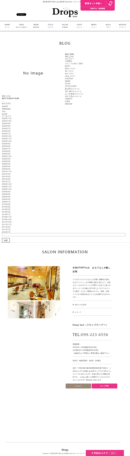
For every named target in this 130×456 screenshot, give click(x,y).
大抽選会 (68, 61)
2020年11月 (7, 186)
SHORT (5, 106)
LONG (67, 101)
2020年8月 (6, 194)
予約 (3, 111)
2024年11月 (7, 118)
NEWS (36, 26)
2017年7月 (6, 229)
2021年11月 (7, 171)
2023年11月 (7, 138)
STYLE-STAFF (71, 86)
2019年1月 (6, 214)
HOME (7, 26)
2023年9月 (6, 143)
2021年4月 (6, 176)
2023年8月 (6, 146)
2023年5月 (6, 153)
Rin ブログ (69, 71)
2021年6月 (6, 174)
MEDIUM (68, 104)
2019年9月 (6, 204)
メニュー (78, 386)
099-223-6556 (94, 335)
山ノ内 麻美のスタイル (74, 93)
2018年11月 (7, 217)
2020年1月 (6, 201)
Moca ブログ (70, 68)
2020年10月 (7, 189)
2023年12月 (7, 136)
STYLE (50, 26)
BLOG (108, 26)
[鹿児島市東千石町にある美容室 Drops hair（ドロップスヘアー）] (65, 12)
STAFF (79, 26)
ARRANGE (6, 109)
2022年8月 (6, 161)
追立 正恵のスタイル (73, 96)
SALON (65, 26)
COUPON (69, 78)
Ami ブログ (69, 73)
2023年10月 (7, 141)
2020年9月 (6, 191)
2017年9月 (6, 227)
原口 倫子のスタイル (73, 91)
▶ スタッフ (77, 312)
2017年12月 (7, 222)
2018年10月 (7, 219)
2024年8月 (6, 126)
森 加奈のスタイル (72, 88)
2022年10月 (7, 156)
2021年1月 (6, 181)
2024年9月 (6, 123)
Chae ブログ (70, 76)
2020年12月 (7, 184)
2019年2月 (6, 211)
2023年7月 (6, 148)
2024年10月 (7, 121)
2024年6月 (6, 131)
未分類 (4, 114)
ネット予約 (104, 386)
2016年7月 (6, 232)
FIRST (21, 26)
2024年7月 (6, 128)
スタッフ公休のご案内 (74, 63)
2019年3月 (6, 209)
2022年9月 (6, 158)
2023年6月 (6, 151)
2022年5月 (6, 163)
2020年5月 (6, 196)
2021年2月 (6, 179)
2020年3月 (6, 199)
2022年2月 (6, 169)
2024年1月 (6, 133)
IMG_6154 (6, 96)
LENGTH (68, 98)
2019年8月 (6, 206)
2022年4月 (6, 166)
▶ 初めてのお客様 (79, 305)
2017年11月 (7, 224)
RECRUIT (123, 26)
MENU (94, 26)
